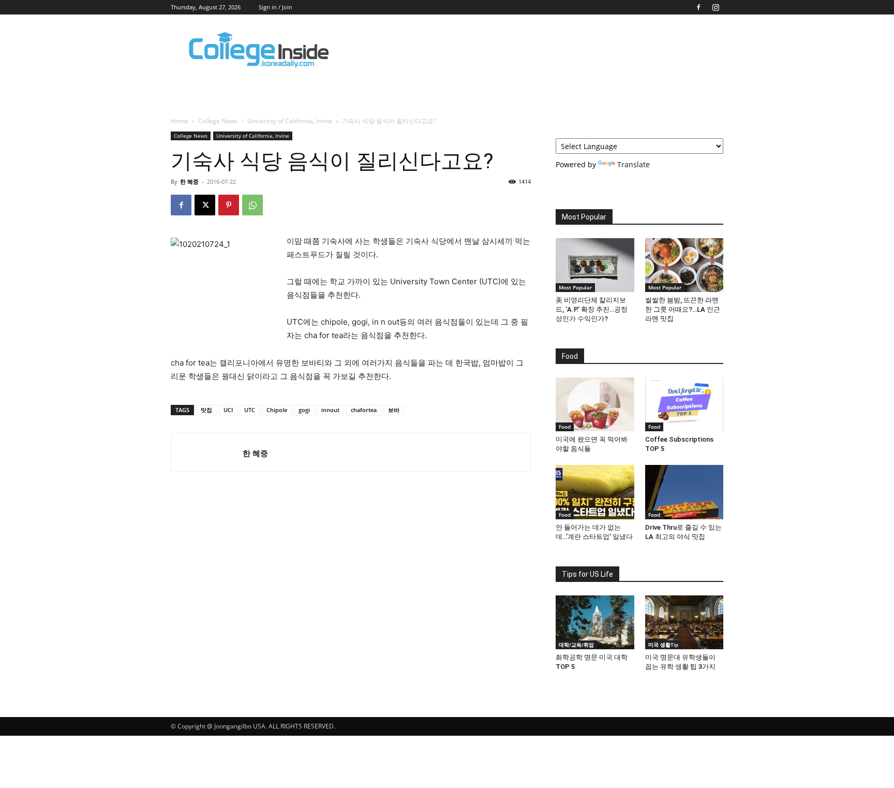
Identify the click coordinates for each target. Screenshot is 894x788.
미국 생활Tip (663, 644)
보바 (393, 410)
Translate (633, 164)
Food (565, 426)
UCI (228, 410)
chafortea (364, 410)
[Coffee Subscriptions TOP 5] (684, 404)
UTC (249, 410)
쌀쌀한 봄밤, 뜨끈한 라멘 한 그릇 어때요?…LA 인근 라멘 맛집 (682, 309)
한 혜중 (189, 181)
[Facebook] (698, 7)
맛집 (206, 410)
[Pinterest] (228, 205)
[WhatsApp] (252, 205)
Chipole (276, 410)
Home (179, 120)
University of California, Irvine (289, 120)
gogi (304, 410)
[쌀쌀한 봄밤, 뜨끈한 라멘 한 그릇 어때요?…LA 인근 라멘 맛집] (684, 265)
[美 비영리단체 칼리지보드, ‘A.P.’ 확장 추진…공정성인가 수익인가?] (595, 265)
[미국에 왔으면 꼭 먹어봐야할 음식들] (595, 404)
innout (330, 410)
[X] (205, 205)
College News (217, 120)
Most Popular (575, 287)
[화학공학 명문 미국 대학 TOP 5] (595, 622)
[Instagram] (715, 7)
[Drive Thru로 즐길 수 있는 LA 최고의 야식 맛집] (684, 492)
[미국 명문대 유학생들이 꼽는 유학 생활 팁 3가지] (684, 622)
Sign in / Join (275, 7)
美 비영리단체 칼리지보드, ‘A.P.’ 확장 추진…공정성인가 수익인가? (592, 309)
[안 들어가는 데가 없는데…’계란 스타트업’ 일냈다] (595, 492)
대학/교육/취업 (576, 644)
